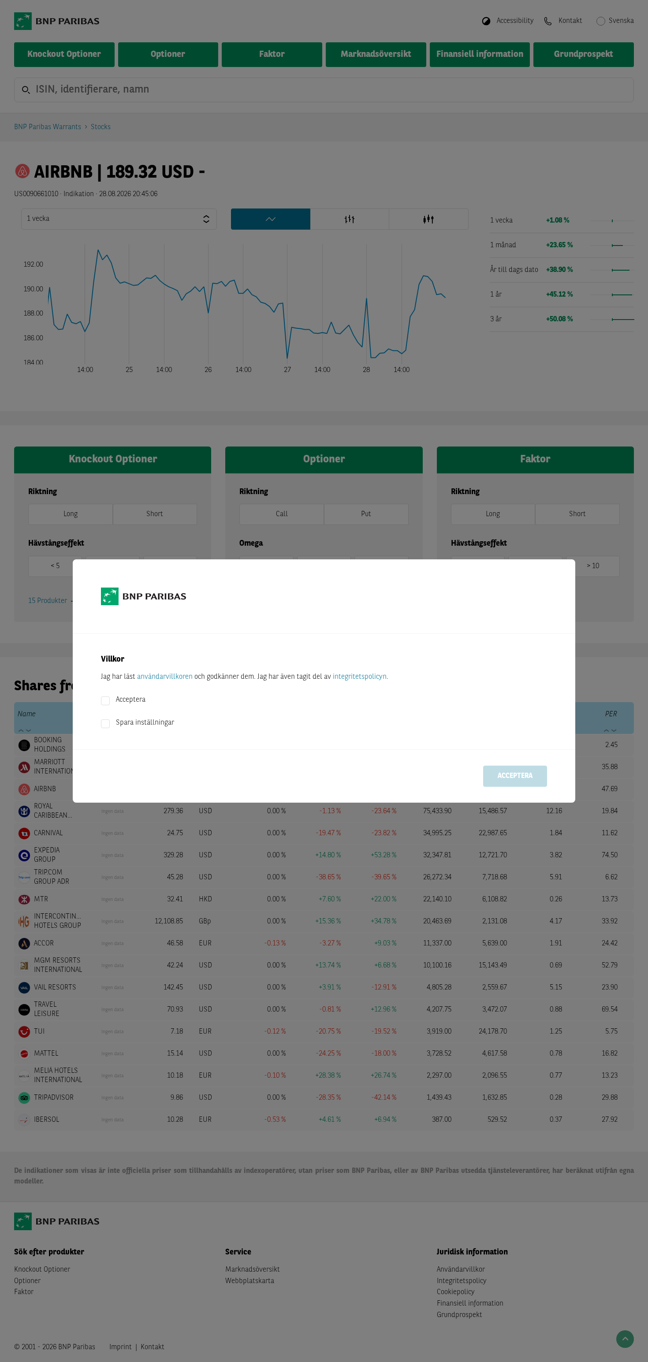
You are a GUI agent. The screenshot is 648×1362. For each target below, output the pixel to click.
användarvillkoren (165, 677)
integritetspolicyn (360, 677)
